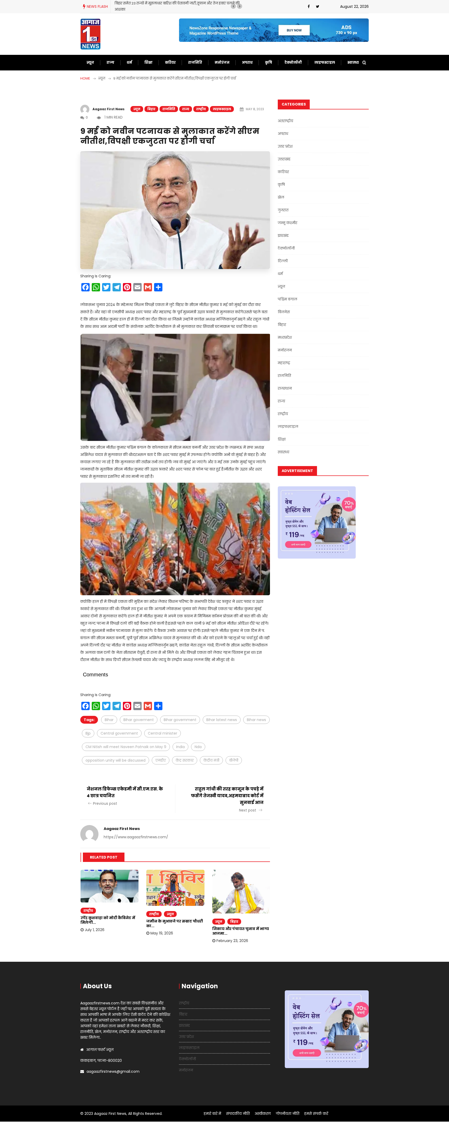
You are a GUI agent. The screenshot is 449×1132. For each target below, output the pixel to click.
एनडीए (160, 760)
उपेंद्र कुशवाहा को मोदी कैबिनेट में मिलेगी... (108, 920)
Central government (119, 733)
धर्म (129, 62)
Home (85, 78)
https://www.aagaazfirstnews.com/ (136, 837)
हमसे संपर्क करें (316, 1113)
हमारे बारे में (212, 1113)
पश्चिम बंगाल (287, 299)
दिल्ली (283, 261)
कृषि (268, 62)
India (180, 746)
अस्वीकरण (263, 1113)
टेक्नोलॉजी (293, 62)
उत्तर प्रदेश (285, 146)
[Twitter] (317, 6)
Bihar (109, 719)
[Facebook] (309, 6)
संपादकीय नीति (238, 1113)
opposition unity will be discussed (115, 760)
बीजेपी (233, 760)
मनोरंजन (222, 62)
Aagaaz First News (108, 109)
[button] (233, 6)
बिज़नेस (284, 312)
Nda (198, 746)
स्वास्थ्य (353, 62)
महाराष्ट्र (284, 362)
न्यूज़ (90, 62)
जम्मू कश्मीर (287, 222)
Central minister (162, 733)
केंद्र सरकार (185, 760)
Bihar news (256, 719)
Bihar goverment (138, 719)
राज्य (110, 62)
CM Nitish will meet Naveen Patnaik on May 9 (125, 746)
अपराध (247, 62)
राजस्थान (285, 388)
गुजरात (283, 210)
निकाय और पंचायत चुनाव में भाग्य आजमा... (240, 931)
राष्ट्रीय (201, 109)
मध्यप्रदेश (285, 337)
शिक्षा (148, 62)
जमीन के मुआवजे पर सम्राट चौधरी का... (174, 923)
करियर (170, 62)
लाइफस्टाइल (324, 62)
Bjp (88, 733)
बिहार (151, 109)
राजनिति (195, 62)
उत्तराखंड (284, 159)
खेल (281, 197)
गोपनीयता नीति (287, 1113)
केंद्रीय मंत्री (211, 760)
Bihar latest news (221, 719)
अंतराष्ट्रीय (285, 120)
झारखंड (283, 235)
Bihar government (180, 719)
